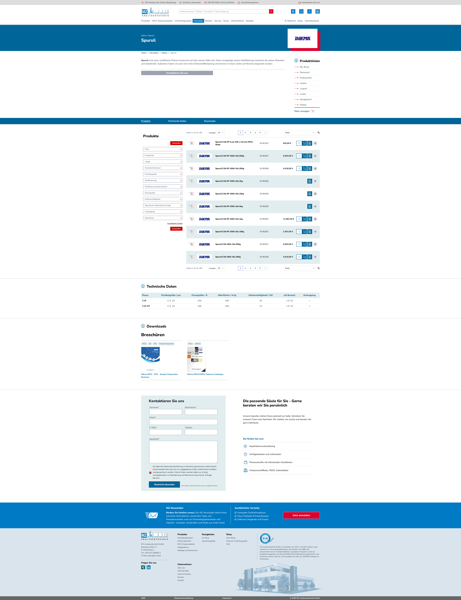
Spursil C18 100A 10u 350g (228, 257)
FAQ (228, 544)
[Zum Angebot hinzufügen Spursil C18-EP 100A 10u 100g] (309, 231)
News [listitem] (226, 20)
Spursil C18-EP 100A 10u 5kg (229, 206)
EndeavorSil (306, 77)
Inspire (303, 83)
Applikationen (183, 547)
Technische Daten (177, 121)
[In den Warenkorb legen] (304, 143)
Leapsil (303, 88)
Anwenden (176, 143)
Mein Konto (230, 538)
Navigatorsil (306, 99)
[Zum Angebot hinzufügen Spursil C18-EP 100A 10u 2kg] (309, 181)
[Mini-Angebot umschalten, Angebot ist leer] (317, 11)
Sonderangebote (208, 541)
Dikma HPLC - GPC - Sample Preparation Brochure (159, 375)
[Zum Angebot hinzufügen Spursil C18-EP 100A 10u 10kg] (309, 193)
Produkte (145, 121)
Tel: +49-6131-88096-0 (151, 553)
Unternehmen (185, 564)
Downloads (209, 121)
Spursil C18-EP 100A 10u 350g (229, 168)
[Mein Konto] (309, 11)
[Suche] (271, 11)
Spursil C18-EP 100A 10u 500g (229, 156)
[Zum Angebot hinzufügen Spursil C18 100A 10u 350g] (309, 256)
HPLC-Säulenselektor (186, 544)
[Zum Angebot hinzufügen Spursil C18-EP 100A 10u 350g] (309, 168)
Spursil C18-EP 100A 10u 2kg (229, 181)
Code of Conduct (184, 574)
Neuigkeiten (208, 534)
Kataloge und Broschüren (188, 550)
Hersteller (154, 53)
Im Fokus (205, 538)
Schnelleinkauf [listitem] (312, 20)
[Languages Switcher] (293, 11)
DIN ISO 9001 (183, 571)
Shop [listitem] (300, 20)
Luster (303, 94)
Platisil (303, 104)
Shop (229, 534)
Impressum (226, 598)
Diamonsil (304, 72)
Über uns (181, 568)
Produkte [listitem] (145, 20)
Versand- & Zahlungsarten (237, 541)
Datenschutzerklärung (172, 466)
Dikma (164, 53)
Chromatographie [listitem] (183, 20)
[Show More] (193, 143)
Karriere (181, 577)
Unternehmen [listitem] (237, 20)
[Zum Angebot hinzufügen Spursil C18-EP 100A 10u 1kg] (309, 219)
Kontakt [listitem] (249, 20)
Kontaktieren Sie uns (311, 2)
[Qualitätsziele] (267, 538)
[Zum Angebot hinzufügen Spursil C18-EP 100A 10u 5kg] (309, 206)
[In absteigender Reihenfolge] (318, 132)
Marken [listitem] (208, 20)
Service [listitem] (217, 20)
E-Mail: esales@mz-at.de (151, 555)
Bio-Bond (304, 67)
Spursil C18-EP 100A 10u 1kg (229, 219)
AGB (143, 598)
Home (143, 53)
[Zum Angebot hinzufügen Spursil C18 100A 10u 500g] (309, 244)
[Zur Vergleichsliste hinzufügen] (315, 143)
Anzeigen (212, 133)
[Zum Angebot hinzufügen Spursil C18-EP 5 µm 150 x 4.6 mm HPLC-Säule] (309, 143)
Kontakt (181, 580)
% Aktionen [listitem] (290, 20)
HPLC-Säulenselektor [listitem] (162, 20)
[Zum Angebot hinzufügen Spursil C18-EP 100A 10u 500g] (309, 155)
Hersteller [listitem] (198, 20)
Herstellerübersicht (185, 538)
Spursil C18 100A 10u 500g (228, 244)
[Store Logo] (155, 11)
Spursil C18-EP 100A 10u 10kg (229, 193)
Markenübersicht (184, 541)
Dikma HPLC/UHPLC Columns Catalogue (205, 374)
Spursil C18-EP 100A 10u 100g (229, 231)
